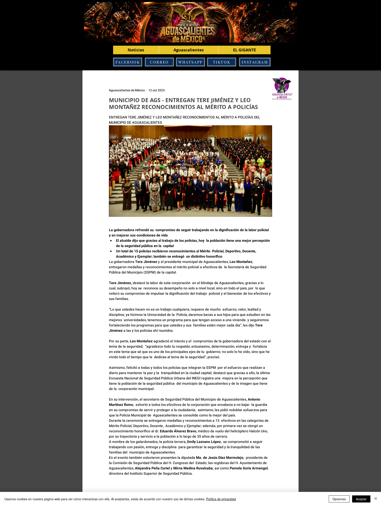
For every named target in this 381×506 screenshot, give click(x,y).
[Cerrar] (375, 498)
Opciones (339, 499)
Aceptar (361, 499)
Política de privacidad (221, 499)
